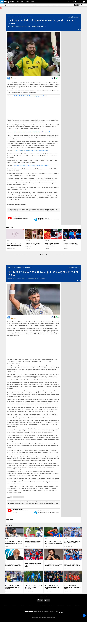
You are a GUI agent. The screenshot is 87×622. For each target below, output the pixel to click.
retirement (12, 204)
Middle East (28, 4)
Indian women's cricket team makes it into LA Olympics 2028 (72, 564)
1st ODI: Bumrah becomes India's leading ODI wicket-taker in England (31, 165)
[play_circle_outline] (15, 234)
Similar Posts (8, 525)
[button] (2, 1)
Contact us (40, 611)
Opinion (22, 4)
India (14, 4)
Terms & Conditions (54, 611)
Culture (69, 606)
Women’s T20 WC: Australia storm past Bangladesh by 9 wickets (52, 587)
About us (35, 611)
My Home (10, 4)
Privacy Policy (46, 611)
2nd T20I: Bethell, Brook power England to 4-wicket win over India (33, 565)
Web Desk (13, 78)
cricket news (23, 204)
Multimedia (65, 4)
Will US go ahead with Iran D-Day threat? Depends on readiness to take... (52, 245)
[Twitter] (54, 78)
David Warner (17, 204)
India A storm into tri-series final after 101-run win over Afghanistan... (33, 587)
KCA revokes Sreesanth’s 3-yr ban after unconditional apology (53, 564)
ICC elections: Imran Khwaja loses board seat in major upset (13, 564)
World (18, 4)
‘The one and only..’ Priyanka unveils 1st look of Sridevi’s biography (33, 245)
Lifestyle (60, 4)
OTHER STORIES (9, 227)
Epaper (18, 1)
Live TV (22, 1)
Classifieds (27, 1)
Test (11, 497)
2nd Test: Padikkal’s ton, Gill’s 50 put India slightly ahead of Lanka (30, 96)
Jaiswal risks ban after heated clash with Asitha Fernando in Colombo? (32, 131)
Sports (39, 4)
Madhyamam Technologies (41, 617)
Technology (53, 4)
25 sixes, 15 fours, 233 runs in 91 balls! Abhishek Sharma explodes (31, 150)
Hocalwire (53, 617)
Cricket (6, 538)
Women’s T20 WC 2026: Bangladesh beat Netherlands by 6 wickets (72, 587)
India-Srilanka (15, 497)
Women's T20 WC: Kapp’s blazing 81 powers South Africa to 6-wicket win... (13, 587)
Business (34, 4)
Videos (8, 240)
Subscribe (32, 1)
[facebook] (52, 78)
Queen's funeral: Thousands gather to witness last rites (14, 244)
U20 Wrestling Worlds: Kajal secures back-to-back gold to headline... (70, 245)
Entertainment (46, 4)
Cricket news (21, 497)
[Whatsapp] (57, 78)
